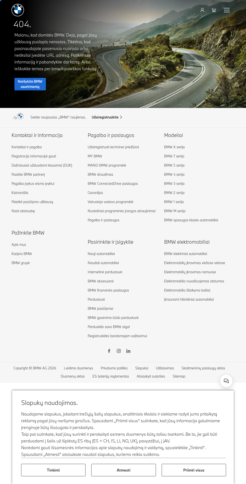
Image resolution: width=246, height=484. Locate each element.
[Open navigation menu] (227, 10)
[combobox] (226, 381)
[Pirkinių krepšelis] (214, 10)
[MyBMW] (203, 10)
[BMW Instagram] (118, 351)
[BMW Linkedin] (128, 351)
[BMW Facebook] (109, 351)
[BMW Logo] (18, 10)
